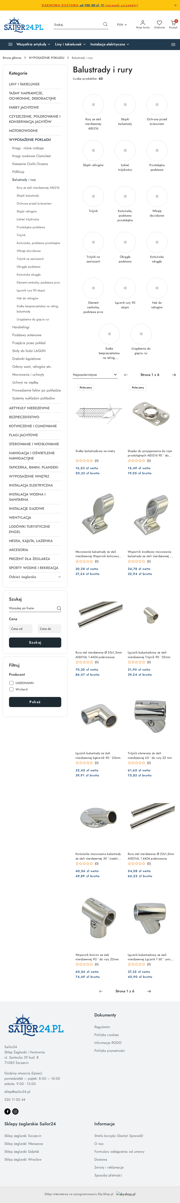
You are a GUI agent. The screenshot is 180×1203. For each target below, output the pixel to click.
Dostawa (100, 1159)
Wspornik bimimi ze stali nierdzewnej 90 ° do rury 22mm (97, 957)
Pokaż (35, 701)
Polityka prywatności (109, 1050)
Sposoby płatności (108, 1175)
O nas (98, 1143)
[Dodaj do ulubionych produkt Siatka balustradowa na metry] (117, 388)
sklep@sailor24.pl (17, 1091)
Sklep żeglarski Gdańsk (21, 1151)
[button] (173, 44)
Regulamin (102, 1026)
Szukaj (35, 642)
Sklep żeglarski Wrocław (22, 1159)
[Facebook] (7, 1111)
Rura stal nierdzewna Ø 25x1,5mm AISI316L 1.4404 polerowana (99, 654)
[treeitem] (35, 84)
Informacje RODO (108, 1042)
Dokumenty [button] (105, 1015)
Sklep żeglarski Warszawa (23, 1143)
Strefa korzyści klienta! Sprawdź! (118, 1135)
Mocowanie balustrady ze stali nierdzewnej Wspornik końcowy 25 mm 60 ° (97, 553)
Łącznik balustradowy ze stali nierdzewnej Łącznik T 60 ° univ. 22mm (149, 957)
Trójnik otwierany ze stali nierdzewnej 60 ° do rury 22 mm (150, 755)
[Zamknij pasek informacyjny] (175, 5)
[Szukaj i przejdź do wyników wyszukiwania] (105, 25)
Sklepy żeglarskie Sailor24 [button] (30, 1124)
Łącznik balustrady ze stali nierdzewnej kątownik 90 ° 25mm (98, 755)
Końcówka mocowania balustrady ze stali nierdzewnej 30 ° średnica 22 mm (98, 856)
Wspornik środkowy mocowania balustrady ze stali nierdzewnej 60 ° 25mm (151, 553)
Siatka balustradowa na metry (95, 451)
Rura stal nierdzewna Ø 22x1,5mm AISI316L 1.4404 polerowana (151, 856)
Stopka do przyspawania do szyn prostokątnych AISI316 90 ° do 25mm (150, 453)
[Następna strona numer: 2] (174, 375)
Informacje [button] (104, 1124)
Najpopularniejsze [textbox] (85, 374)
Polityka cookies (106, 1034)
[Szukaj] (59, 609)
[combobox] (95, 375)
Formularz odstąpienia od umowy (119, 1151)
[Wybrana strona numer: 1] (149, 375)
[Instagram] (15, 1111)
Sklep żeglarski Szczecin (22, 1135)
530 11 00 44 (14, 1099)
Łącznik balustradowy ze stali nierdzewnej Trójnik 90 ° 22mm (149, 654)
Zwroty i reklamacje (109, 1167)
